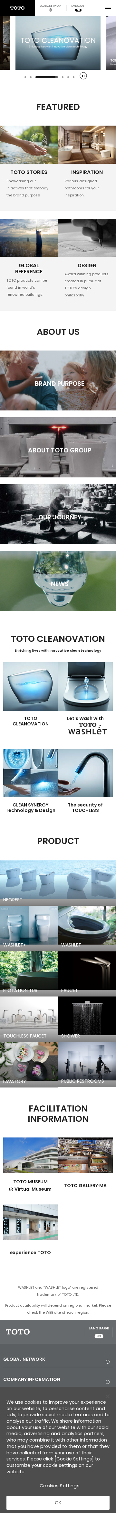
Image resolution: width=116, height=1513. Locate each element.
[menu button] (108, 8)
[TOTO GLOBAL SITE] (17, 8)
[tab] (25, 77)
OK (58, 1503)
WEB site (53, 1312)
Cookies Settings (59, 1486)
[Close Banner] (108, 1396)
